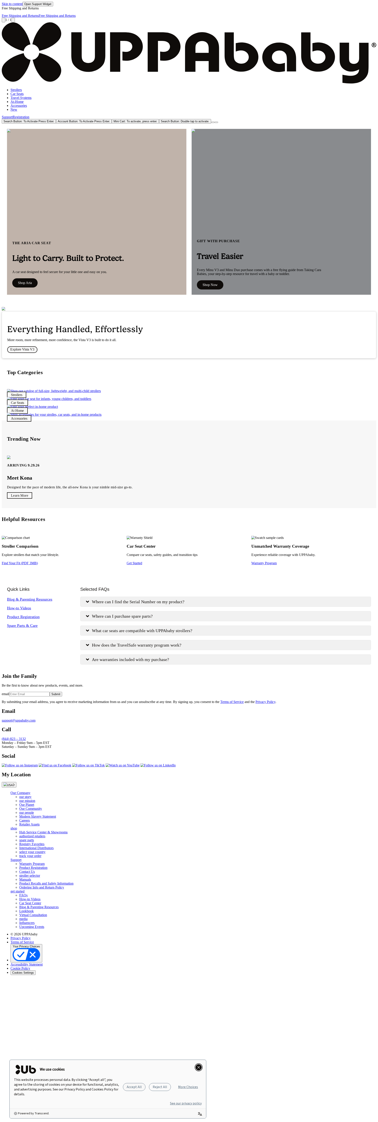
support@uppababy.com (18, 720)
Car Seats (17, 94)
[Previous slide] (3, 20)
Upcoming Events (31, 927)
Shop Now (210, 285)
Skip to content (12, 4)
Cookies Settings (23, 972)
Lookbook (26, 911)
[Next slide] (13, 20)
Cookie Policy (20, 968)
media (23, 919)
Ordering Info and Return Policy (41, 887)
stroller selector (29, 875)
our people (26, 812)
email (5, 694)
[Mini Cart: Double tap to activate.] (213, 122)
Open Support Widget (37, 4)
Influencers (27, 923)
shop (13, 828)
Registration (21, 117)
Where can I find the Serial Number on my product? (138, 601)
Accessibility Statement (26, 964)
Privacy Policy (265, 702)
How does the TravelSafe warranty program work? (136, 645)
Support (7, 117)
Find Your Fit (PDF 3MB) (20, 563)
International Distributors (36, 848)
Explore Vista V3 (22, 349)
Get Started (134, 563)
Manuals (25, 879)
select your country (32, 852)
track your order (30, 856)
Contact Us (27, 871)
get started (17, 891)
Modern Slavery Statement (37, 816)
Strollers (16, 90)
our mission (27, 801)
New (13, 109)
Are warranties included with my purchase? (130, 659)
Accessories (18, 105)
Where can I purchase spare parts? (122, 616)
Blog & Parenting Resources (29, 599)
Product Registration (23, 617)
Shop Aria (25, 283)
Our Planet (26, 804)
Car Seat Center (30, 903)
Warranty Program (264, 563)
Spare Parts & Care (22, 625)
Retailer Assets (29, 824)
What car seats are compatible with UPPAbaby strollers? (142, 630)
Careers (24, 820)
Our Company (20, 793)
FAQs (23, 895)
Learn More (19, 495)
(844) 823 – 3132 (14, 739)
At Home (17, 410)
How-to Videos (19, 608)
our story (25, 797)
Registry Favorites (31, 844)
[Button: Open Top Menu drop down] (216, 122)
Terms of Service (232, 702)
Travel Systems (21, 98)
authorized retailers (32, 836)
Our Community (30, 808)
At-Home (17, 101)
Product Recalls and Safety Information (46, 883)
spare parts (26, 840)
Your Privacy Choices (26, 946)
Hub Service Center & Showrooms (43, 832)
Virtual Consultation (33, 915)
